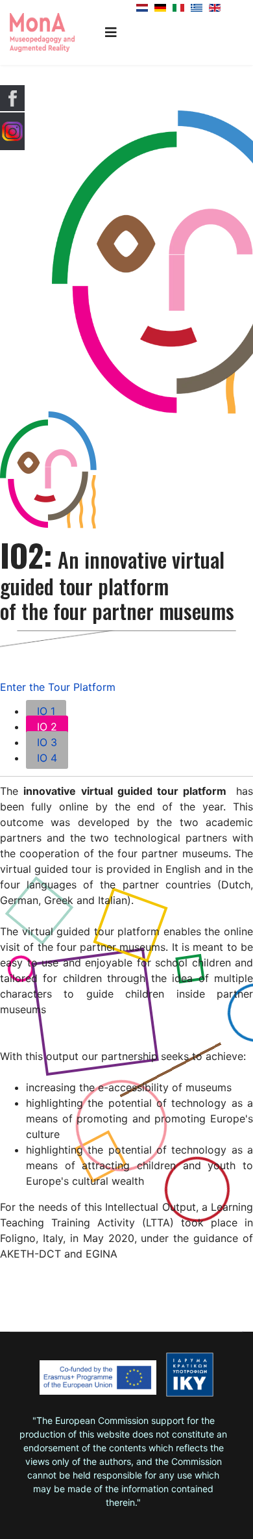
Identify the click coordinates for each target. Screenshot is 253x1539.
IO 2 (47, 726)
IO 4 (47, 757)
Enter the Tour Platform (57, 686)
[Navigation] (111, 32)
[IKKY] (189, 1374)
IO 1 (46, 711)
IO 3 (47, 742)
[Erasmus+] (98, 1382)
